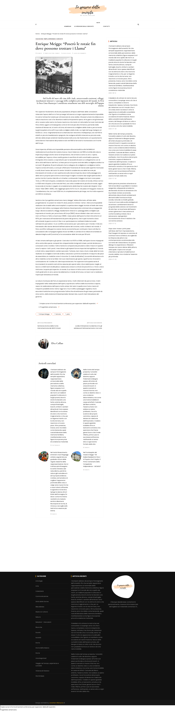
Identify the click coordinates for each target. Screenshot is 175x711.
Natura (38, 617)
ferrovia (58, 314)
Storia (38, 643)
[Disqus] (70, 544)
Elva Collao (67, 53)
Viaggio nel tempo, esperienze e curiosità (49, 39)
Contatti (106, 26)
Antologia (39, 581)
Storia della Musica (42, 648)
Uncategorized (41, 658)
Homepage (67, 26)
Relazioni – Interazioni (43, 622)
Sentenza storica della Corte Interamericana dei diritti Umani (49, 327)
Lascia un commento (80, 53)
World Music (40, 676)
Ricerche (39, 627)
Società (38, 638)
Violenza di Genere (42, 671)
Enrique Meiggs (44, 314)
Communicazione (42, 596)
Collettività (40, 591)
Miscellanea (40, 607)
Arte (37, 586)
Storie (38, 653)
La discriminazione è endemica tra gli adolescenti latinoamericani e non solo (88, 327)
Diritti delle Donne (42, 601)
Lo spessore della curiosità (84, 26)
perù (68, 314)
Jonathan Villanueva (56, 703)
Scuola (38, 632)
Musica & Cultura (42, 612)
